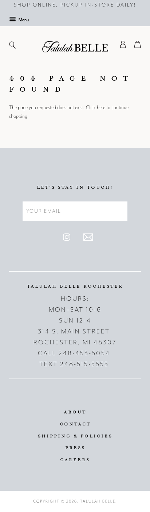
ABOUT (75, 411)
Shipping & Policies (75, 435)
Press (75, 447)
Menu (23, 20)
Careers (75, 459)
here (101, 107)
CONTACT (75, 423)
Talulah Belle (97, 501)
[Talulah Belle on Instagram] (66, 239)
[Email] (88, 239)
